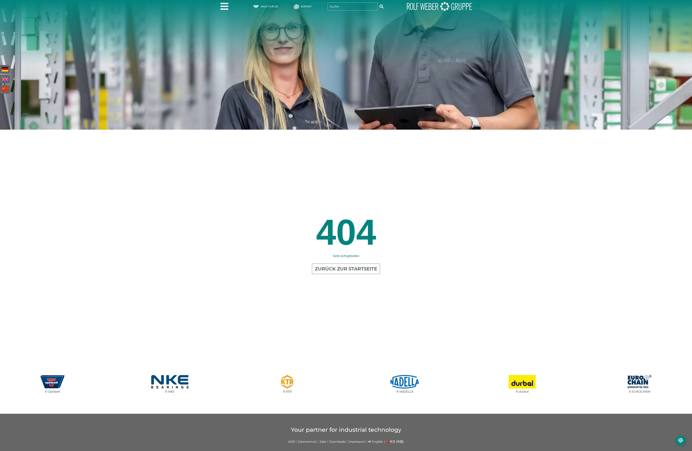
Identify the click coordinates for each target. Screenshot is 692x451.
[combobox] (353, 6)
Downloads (337, 441)
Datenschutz (307, 441)
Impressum (357, 441)
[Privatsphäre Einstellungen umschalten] (681, 441)
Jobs (323, 441)
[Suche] (381, 6)
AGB (291, 441)
